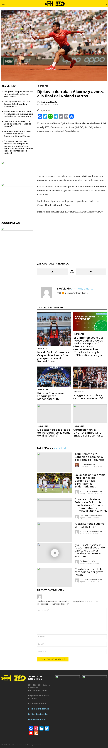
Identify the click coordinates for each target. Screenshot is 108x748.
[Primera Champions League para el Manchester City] (54, 377)
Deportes (43, 349)
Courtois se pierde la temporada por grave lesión (89, 572)
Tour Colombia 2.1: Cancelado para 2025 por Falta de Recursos (89, 456)
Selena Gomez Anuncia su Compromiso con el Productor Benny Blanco (17, 133)
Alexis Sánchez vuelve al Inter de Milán (90, 525)
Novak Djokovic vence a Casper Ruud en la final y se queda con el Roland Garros (53, 357)
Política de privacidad (38, 714)
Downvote (91, 271)
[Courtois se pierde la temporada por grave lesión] (54, 577)
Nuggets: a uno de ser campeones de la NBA (88, 397)
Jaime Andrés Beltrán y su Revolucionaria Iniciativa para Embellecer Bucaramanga (18, 113)
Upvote (52, 271)
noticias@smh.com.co (38, 709)
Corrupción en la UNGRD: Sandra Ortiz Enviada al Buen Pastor (89, 432)
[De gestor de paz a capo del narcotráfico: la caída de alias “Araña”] (54, 413)
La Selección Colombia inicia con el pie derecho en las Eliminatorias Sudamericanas (90, 480)
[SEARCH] (106, 4)
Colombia (43, 426)
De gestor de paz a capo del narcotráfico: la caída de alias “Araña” (53, 432)
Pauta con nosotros (37, 719)
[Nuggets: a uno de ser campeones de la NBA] (90, 378)
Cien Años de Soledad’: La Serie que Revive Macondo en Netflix (17, 123)
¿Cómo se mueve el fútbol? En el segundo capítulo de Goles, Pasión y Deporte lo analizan (90, 550)
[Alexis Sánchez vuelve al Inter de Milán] (54, 532)
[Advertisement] (72, 154)
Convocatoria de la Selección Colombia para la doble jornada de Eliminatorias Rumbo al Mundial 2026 (91, 505)
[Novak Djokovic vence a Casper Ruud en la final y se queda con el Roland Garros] (54, 329)
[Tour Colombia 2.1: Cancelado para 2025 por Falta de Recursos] (54, 462)
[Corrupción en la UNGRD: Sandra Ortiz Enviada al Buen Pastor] (90, 413)
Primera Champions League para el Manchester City (50, 396)
